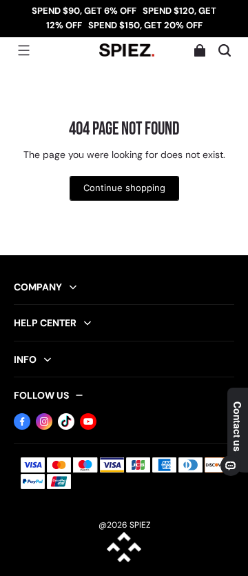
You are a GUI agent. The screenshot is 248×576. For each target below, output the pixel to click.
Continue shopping (124, 188)
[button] (23, 50)
